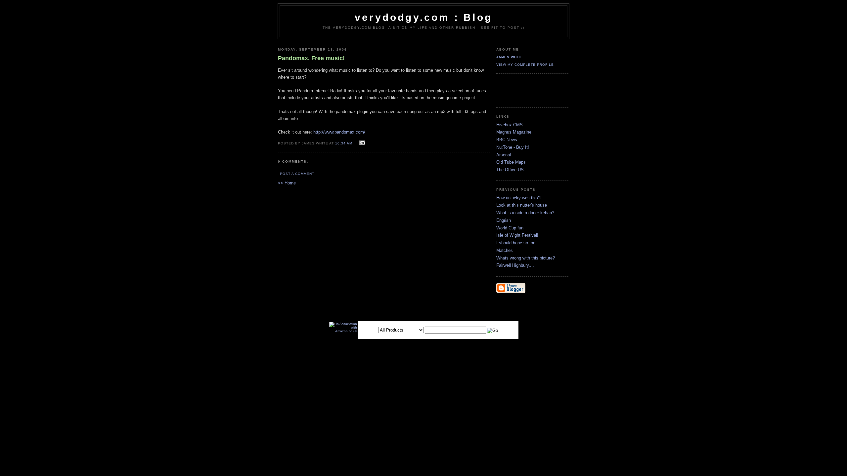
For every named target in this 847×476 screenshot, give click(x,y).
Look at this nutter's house (521, 205)
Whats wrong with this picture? (525, 258)
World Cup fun (509, 227)
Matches (504, 250)
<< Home (287, 182)
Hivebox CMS (509, 124)
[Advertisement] (535, 90)
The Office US (510, 169)
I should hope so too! (516, 242)
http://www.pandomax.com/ (339, 132)
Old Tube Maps (511, 162)
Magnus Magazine (513, 132)
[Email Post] (361, 142)
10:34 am (343, 143)
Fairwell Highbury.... (515, 265)
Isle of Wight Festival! (517, 235)
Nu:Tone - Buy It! (512, 147)
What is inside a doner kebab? (525, 212)
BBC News (506, 139)
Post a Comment (297, 174)
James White (509, 57)
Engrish (503, 220)
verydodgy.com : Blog (423, 17)
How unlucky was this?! (519, 197)
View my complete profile (525, 64)
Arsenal (503, 154)
